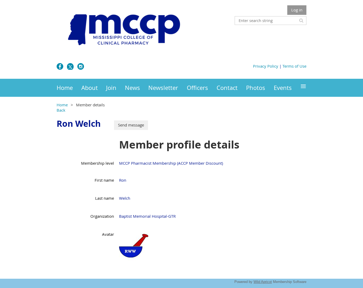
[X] (70, 66)
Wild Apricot (263, 282)
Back (61, 110)
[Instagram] (80, 66)
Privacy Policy (265, 66)
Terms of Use (294, 66)
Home (62, 104)
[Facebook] (60, 66)
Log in (296, 9)
